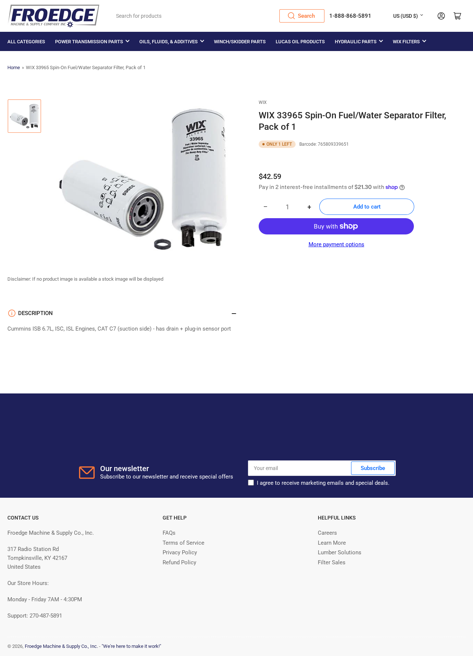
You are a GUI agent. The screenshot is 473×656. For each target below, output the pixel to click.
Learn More (332, 543)
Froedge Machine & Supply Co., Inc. (61, 646)
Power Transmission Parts (89, 41)
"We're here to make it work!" (131, 646)
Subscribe (373, 468)
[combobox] (218, 16)
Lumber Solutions (339, 552)
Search (306, 16)
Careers (327, 533)
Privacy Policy (180, 552)
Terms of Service (183, 543)
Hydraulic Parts (356, 41)
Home (13, 67)
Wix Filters (406, 41)
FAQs (169, 533)
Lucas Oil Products (300, 41)
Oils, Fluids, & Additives (168, 41)
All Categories (26, 41)
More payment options (336, 244)
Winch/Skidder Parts (240, 41)
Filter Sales (332, 562)
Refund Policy (179, 562)
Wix (263, 102)
